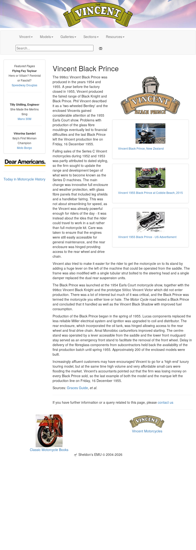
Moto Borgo (24, 148)
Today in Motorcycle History (24, 179)
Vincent (24, 36)
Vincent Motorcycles (147, 431)
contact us (165, 402)
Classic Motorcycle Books (49, 449)
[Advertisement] (98, 490)
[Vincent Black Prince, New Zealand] (150, 133)
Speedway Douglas (24, 85)
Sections (89, 36)
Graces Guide (77, 387)
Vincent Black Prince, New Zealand (141, 148)
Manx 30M (24, 119)
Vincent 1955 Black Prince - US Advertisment (147, 237)
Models (45, 36)
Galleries (67, 36)
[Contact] (99, 48)
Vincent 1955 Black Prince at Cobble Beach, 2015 (150, 193)
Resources (114, 36)
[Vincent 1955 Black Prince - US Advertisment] (150, 222)
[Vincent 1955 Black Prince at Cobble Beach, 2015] (150, 178)
